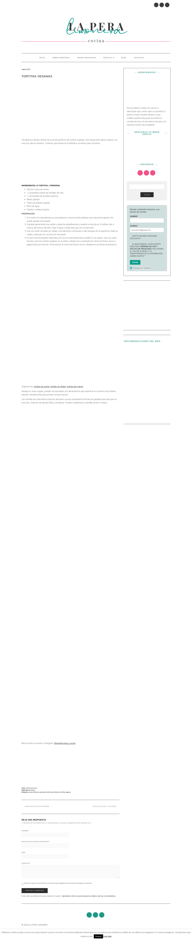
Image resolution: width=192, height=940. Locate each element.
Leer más (107, 936)
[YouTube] (167, 5)
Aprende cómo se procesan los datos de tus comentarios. (89, 896)
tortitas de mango (75, 386)
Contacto (139, 58)
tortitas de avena (41, 386)
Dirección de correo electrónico (35, 842)
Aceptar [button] (98, 936)
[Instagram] (156, 5)
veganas (68, 792)
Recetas (108, 58)
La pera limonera (34, 792)
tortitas (63, 792)
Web (23, 852)
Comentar (26, 863)
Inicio (42, 58)
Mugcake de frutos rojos (37, 806)
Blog (123, 58)
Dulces (33, 790)
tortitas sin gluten (58, 386)
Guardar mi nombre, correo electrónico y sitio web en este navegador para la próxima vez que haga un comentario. (58, 883)
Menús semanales (86, 58)
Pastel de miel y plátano (104, 806)
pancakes (42, 792)
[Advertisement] (71, 164)
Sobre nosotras (61, 58)
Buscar (147, 194)
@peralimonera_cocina (64, 743)
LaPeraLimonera (31, 788)
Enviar (135, 262)
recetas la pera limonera (53, 792)
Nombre (25, 831)
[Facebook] (161, 5)
